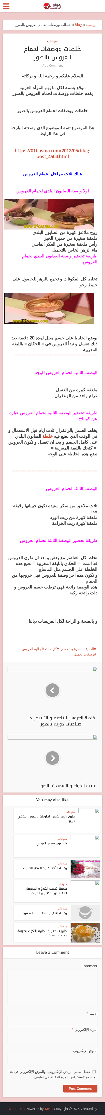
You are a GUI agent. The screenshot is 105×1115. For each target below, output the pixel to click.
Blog (78, 24)
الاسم (91, 1013)
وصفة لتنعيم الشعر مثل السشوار (44, 913)
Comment (89, 966)
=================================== (54, 471)
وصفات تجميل (84, 654)
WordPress (17, 1108)
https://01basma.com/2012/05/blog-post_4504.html (53, 153)
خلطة (47, 436)
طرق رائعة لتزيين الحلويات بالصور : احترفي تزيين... (46, 818)
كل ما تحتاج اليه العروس (39, 648)
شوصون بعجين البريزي (52, 843)
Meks (49, 1108)
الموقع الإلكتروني (85, 1050)
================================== (55, 355)
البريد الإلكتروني (84, 1029)
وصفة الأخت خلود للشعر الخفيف (45, 868)
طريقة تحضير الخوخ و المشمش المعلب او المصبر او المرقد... (46, 890)
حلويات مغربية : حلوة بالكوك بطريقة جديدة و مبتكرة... (42, 933)
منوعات (52, 41)
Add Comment (52, 65)
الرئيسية (91, 24)
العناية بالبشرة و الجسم (77, 648)
